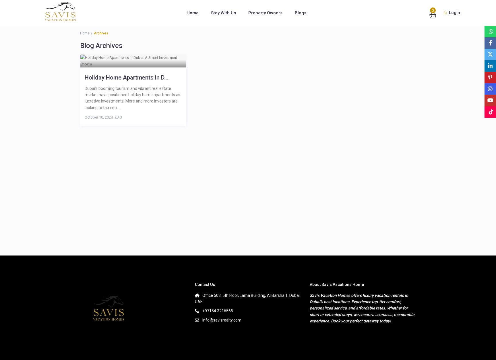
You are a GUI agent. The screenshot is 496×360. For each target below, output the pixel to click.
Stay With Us (223, 13)
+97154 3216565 (217, 311)
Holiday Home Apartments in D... (126, 77)
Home (193, 13)
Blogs (300, 13)
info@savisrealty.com (221, 320)
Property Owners (265, 13)
